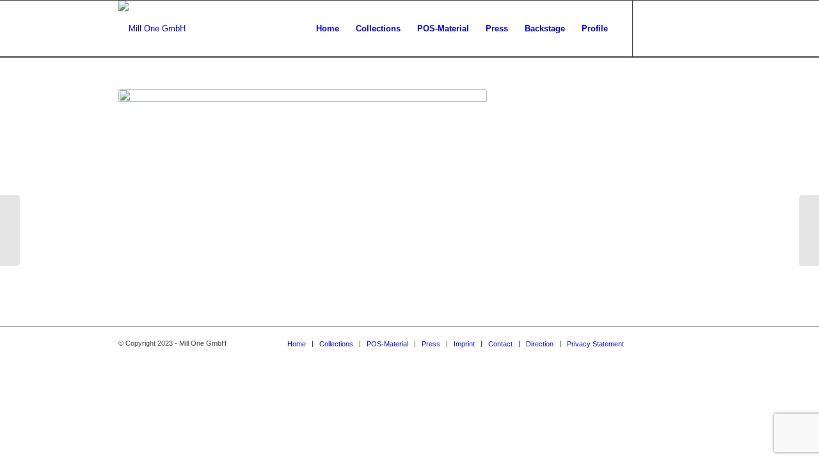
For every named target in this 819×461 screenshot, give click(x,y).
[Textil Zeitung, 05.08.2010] (10, 230)
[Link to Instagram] (652, 28)
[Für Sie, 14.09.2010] (809, 230)
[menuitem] (327, 29)
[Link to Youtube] (691, 28)
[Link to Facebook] (671, 28)
